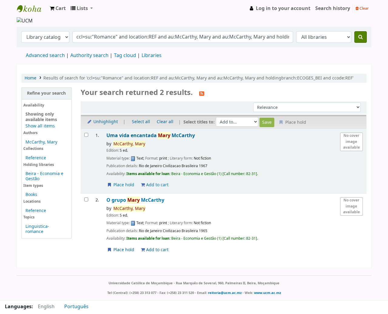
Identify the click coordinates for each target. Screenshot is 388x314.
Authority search (89, 55)
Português (76, 306)
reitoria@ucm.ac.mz (225, 292)
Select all (141, 122)
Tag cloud (125, 55)
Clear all (165, 122)
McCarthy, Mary (41, 142)
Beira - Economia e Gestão (44, 176)
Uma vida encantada (150, 135)
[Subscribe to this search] (202, 93)
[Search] (360, 37)
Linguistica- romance (37, 229)
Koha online (32, 8)
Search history (332, 8)
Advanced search (45, 55)
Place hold (123, 185)
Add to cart (157, 185)
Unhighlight (105, 122)
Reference (35, 158)
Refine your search (46, 93)
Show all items (40, 126)
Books (31, 194)
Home (30, 78)
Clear (364, 8)
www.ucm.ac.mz (267, 292)
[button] (57, 8)
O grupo (135, 200)
